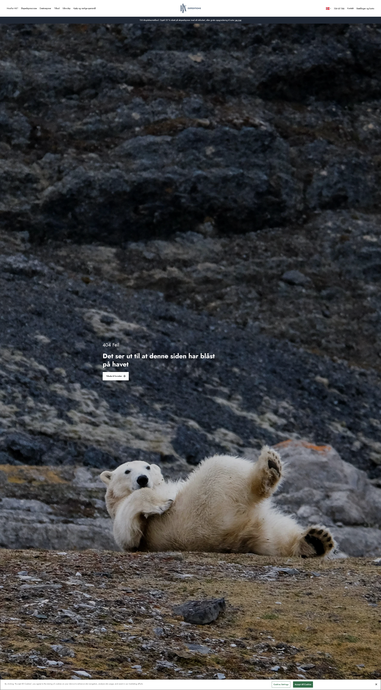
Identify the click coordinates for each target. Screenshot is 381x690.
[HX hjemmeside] (190, 8)
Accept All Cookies (303, 684)
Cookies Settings (281, 684)
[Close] (376, 684)
